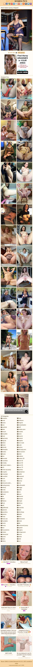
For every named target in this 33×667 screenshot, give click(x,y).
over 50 (20, 463)
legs (19, 418)
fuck (3, 503)
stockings (21, 512)
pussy (20, 480)
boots (4, 454)
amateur (4, 418)
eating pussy (6, 485)
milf (19, 427)
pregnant (21, 476)
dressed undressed (7, 483)
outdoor (20, 456)
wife (19, 539)
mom (19, 434)
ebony (4, 487)
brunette (4, 458)
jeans (4, 536)
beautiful (4, 434)
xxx (19, 541)
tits (19, 523)
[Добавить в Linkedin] (14, 4)
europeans (5, 492)
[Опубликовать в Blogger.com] (4, 4)
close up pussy (6, 469)
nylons (20, 447)
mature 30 (21, 458)
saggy (20, 487)
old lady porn (22, 449)
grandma (4, 512)
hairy (3, 516)
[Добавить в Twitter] (28, 4)
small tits (21, 507)
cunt (3, 478)
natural (20, 438)
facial (3, 494)
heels (4, 523)
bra (3, 456)
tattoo (20, 514)
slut (19, 505)
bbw (3, 429)
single (20, 501)
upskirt (20, 527)
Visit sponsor (21, 52)
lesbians (20, 420)
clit (3, 467)
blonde (4, 447)
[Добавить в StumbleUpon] (24, 4)
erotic (4, 489)
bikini (3, 442)
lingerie (20, 422)
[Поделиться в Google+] (11, 4)
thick (19, 516)
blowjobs (5, 449)
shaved (20, 496)
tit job (20, 521)
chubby (4, 463)
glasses (4, 509)
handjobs (5, 521)
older (20, 454)
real (19, 483)
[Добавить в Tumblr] (26, 4)
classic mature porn (7, 465)
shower (20, 498)
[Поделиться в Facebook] (7, 4)
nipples (20, 440)
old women (21, 451)
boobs (4, 451)
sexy (19, 494)
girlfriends (5, 507)
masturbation (22, 425)
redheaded (21, 485)
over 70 (20, 467)
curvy (3, 480)
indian (4, 532)
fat (3, 496)
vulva (20, 534)
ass (3, 425)
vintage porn (22, 532)
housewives (5, 530)
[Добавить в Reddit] (21, 4)
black (3, 445)
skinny (20, 503)
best (3, 436)
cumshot (4, 476)
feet (3, 498)
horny (4, 525)
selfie (20, 489)
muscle (20, 436)
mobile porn (21, 429)
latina (4, 541)
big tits (4, 440)
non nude (21, 442)
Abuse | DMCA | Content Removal (9, 661)
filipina (4, 501)
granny (4, 514)
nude (20, 445)
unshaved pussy (23, 525)
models (20, 431)
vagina (20, 530)
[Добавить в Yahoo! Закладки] (31, 4)
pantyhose (21, 472)
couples (4, 472)
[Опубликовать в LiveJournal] (16, 4)
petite (20, 474)
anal (3, 420)
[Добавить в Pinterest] (19, 4)
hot (3, 527)
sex (19, 492)
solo (19, 509)
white (20, 536)
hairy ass (5, 518)
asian (4, 422)
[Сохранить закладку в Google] (9, 4)
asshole (4, 427)
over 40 (20, 460)
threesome (21, 518)
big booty (5, 438)
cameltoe (5, 460)
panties (20, 469)
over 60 (20, 465)
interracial (5, 534)
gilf (3, 505)
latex (3, 539)
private (20, 478)
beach (4, 431)
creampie (5, 474)
